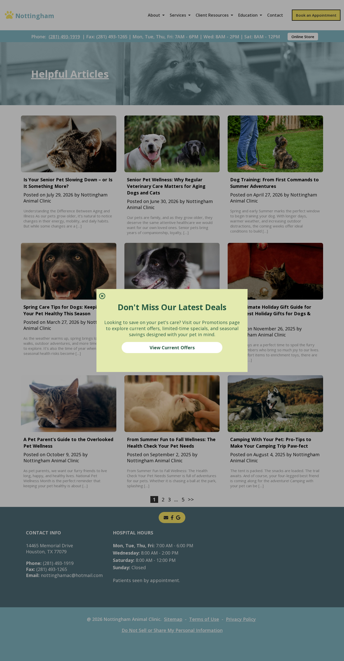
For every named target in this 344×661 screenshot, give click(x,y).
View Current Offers (172, 347)
